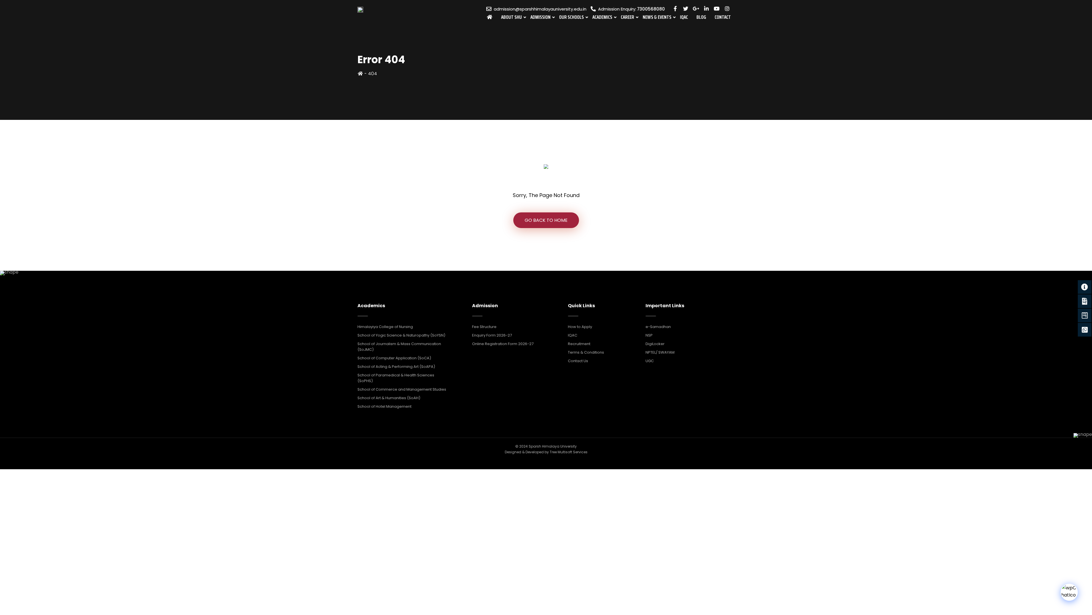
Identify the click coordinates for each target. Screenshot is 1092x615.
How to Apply (580, 326)
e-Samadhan (658, 326)
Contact (723, 17)
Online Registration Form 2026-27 (502, 344)
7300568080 (651, 9)
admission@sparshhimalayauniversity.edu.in (540, 9)
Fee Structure (484, 326)
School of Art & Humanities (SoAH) (388, 398)
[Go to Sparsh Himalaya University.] (360, 73)
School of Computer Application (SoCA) (394, 358)
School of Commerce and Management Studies (401, 389)
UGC (650, 361)
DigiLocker (655, 344)
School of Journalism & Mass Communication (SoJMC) (399, 346)
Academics (602, 17)
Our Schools (571, 17)
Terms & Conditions (586, 352)
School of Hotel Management (384, 406)
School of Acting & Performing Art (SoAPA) (396, 366)
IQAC (684, 17)
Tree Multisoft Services (569, 452)
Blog (701, 17)
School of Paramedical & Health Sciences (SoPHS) (395, 378)
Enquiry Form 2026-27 (492, 335)
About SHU (511, 17)
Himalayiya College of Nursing (385, 326)
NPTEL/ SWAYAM (660, 352)
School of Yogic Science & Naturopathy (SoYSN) (401, 335)
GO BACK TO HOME (546, 220)
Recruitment (579, 344)
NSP (649, 335)
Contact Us (578, 361)
